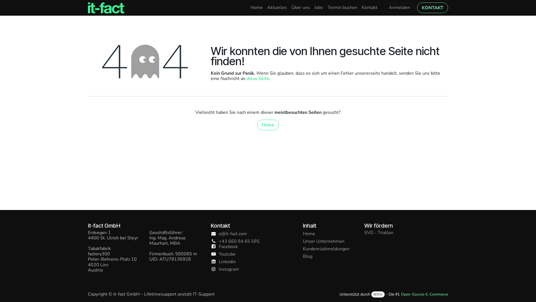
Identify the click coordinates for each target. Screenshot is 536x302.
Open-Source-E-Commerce (424, 294)
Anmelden (399, 7)
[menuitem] (256, 8)
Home (268, 125)
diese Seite (258, 79)
